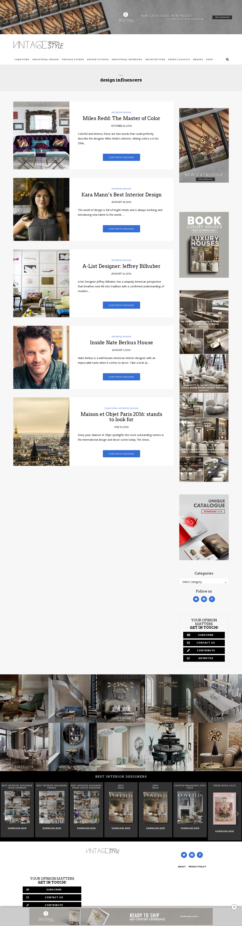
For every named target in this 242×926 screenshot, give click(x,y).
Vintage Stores (73, 59)
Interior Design (121, 112)
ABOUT (182, 867)
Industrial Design (46, 59)
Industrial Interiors (127, 59)
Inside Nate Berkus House (121, 342)
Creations (22, 59)
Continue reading (121, 157)
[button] (237, 813)
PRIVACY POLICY (197, 867)
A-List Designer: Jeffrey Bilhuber (121, 266)
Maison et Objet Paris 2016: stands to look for (121, 417)
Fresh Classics (179, 59)
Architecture (155, 59)
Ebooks (198, 59)
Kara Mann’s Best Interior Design (121, 195)
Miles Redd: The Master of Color (121, 118)
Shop (209, 59)
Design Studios (98, 59)
